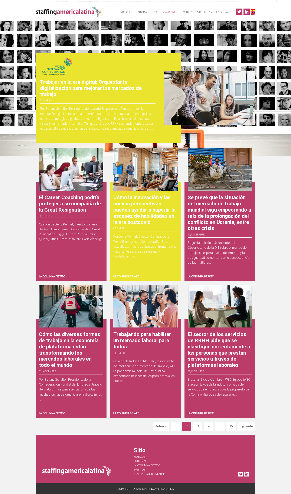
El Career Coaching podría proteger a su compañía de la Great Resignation (70, 203)
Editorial (142, 12)
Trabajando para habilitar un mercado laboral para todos (142, 340)
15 (231, 426)
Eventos (187, 12)
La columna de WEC (165, 12)
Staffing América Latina (70, 11)
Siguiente (246, 426)
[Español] (253, 9)
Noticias (125, 12)
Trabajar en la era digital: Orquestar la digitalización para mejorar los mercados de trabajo (91, 88)
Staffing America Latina (212, 12)
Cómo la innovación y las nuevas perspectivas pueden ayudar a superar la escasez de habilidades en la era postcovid (144, 209)
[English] (253, 13)
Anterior (161, 426)
